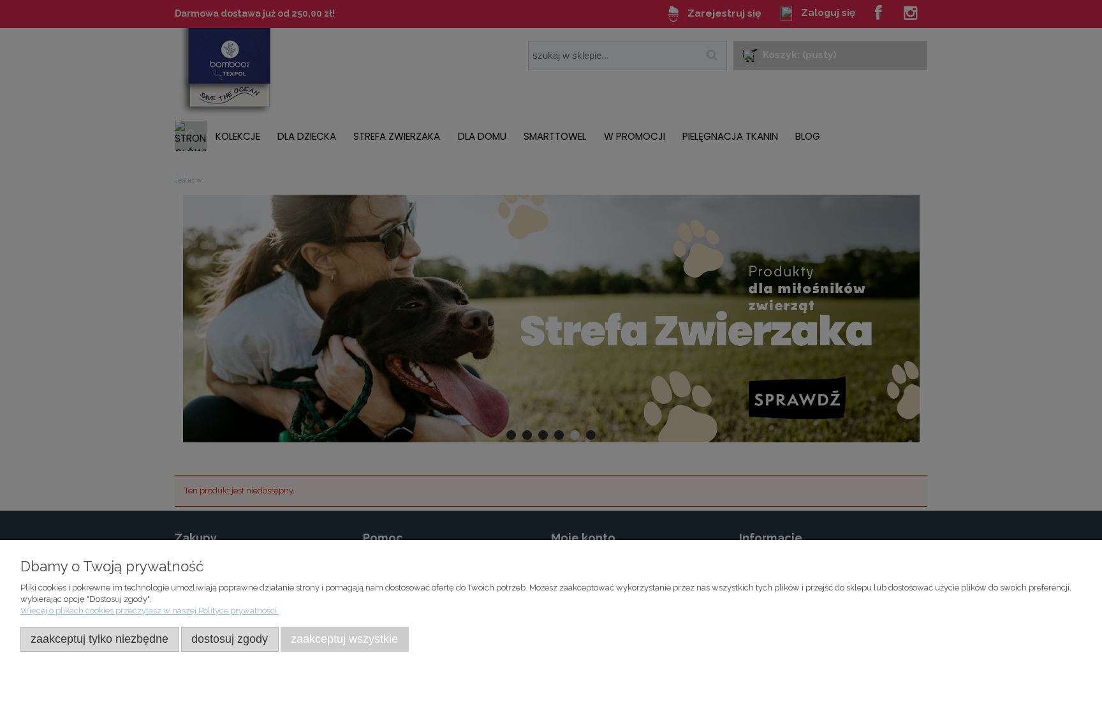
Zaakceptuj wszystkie (344, 639)
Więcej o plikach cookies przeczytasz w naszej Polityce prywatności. (149, 610)
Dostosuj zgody (229, 639)
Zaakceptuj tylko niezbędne (99, 639)
